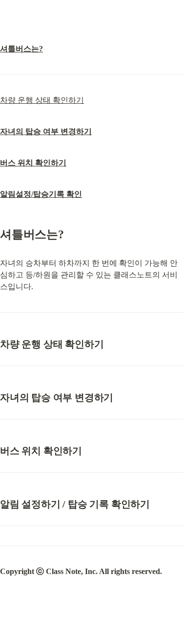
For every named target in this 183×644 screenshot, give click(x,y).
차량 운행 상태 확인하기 (42, 100)
